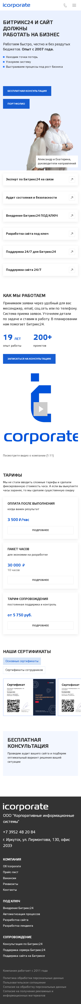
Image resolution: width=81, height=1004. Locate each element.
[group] (29, 697)
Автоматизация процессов (21, 914)
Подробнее (40, 530)
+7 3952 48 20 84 (19, 832)
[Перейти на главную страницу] (16, 5)
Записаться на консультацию (29, 358)
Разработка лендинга (18, 925)
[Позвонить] (65, 5)
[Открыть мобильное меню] (74, 5)
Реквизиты (10, 884)
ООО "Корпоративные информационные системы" (38, 818)
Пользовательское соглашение (24, 982)
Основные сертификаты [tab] (21, 661)
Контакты (10, 890)
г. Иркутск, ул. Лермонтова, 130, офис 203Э (36, 843)
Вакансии (9, 878)
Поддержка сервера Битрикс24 (24, 950)
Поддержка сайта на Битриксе (24, 956)
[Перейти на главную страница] (25, 807)
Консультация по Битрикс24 (23, 944)
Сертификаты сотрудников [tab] (24, 670)
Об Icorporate (12, 866)
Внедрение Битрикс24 (18, 908)
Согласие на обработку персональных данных (34, 987)
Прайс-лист (10, 872)
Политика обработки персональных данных (33, 978)
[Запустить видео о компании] (40, 409)
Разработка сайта (15, 920)
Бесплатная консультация (27, 91)
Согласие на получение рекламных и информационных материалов (28, 993)
